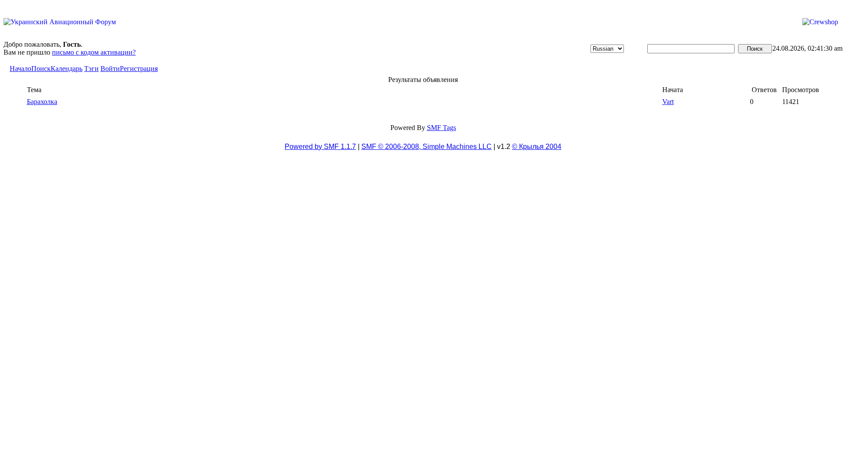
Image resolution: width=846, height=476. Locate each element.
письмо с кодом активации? (94, 52)
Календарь (66, 68)
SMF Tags (441, 127)
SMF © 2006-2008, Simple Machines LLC (426, 146)
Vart (668, 101)
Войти (110, 68)
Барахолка (42, 101)
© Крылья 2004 (536, 146)
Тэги (91, 68)
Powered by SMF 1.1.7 (320, 146)
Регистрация (139, 68)
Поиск (41, 68)
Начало (20, 68)
